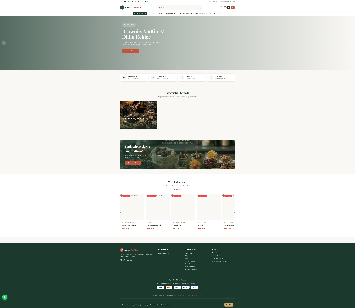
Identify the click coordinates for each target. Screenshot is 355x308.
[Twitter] (131, 260)
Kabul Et (228, 304)
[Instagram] (121, 260)
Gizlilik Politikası (189, 264)
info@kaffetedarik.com (228, 1)
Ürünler (160, 13)
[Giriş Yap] (228, 7)
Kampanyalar (170, 13)
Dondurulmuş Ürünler (185, 13)
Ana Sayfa (152, 13)
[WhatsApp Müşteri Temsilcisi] (4, 297)
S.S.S (186, 258)
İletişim (187, 256)
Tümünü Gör (177, 189)
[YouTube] (128, 260)
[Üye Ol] (233, 7)
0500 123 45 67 (215, 1)
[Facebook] (124, 260)
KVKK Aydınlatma (190, 266)
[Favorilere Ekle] (142, 196)
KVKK (189, 295)
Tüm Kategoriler (141, 13)
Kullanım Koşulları (190, 261)
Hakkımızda (217, 13)
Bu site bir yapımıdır (177, 301)
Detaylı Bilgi (134, 163)
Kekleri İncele (131, 51)
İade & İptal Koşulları (191, 269)
